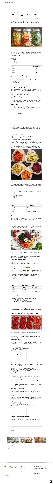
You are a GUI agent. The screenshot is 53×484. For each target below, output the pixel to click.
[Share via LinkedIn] (15, 427)
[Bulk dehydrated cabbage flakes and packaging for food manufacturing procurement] (13, 440)
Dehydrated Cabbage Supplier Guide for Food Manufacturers (12, 445)
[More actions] (41, 12)
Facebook (8, 479)
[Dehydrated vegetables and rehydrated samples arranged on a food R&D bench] (26, 440)
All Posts (8, 6)
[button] (27, 2)
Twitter (12, 479)
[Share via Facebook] (11, 427)
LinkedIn (5, 479)
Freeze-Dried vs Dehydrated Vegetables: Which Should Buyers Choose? (26, 445)
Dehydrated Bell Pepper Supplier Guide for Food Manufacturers (39, 445)
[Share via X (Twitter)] (13, 427)
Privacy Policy (23, 473)
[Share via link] (17, 427)
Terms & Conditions (24, 471)
